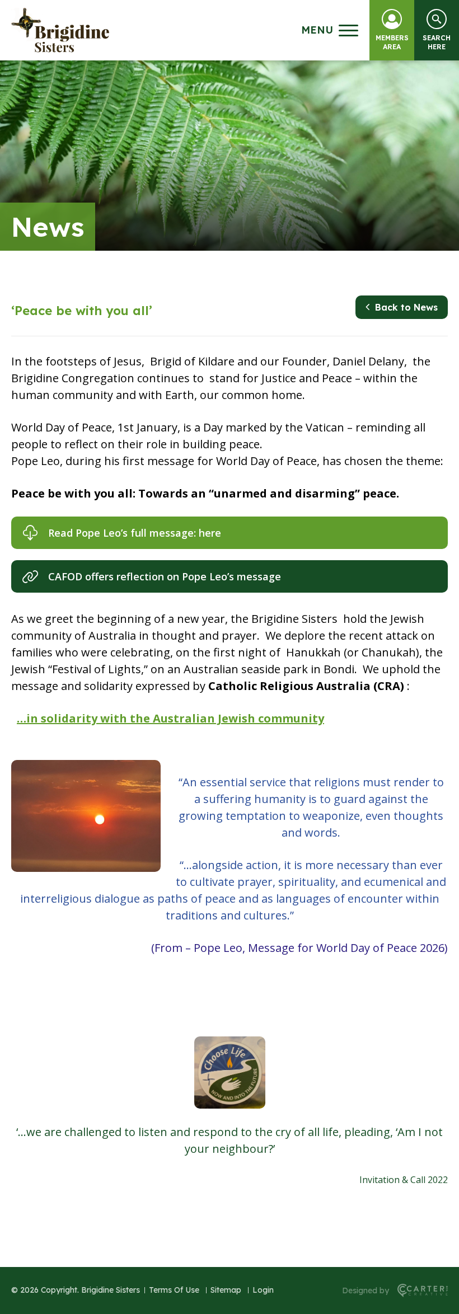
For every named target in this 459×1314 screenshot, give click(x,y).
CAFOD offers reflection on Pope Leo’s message (164, 576)
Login (263, 1290)
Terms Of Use (174, 1290)
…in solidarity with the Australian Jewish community (170, 718)
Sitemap (225, 1290)
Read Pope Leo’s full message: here (134, 532)
